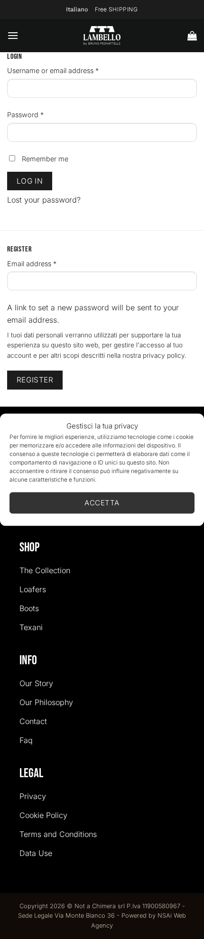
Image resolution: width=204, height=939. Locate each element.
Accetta (101, 502)
